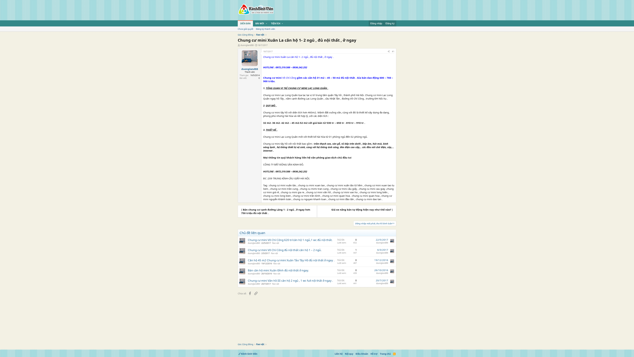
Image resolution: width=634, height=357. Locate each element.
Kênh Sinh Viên (249, 353)
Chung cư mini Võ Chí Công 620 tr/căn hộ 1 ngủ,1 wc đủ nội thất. (290, 240)
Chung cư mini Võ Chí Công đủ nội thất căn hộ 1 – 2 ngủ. (285, 250)
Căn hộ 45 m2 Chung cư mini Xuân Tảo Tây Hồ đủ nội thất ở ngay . (291, 260)
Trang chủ (385, 353)
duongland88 (247, 45)
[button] (266, 23)
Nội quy (349, 353)
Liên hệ (339, 353)
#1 (393, 51)
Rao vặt (275, 243)
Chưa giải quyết (245, 28)
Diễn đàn (245, 23)
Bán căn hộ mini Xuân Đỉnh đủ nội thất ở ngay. (278, 270)
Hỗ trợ (373, 353)
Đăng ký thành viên (265, 28)
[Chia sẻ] (389, 52)
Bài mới (259, 23)
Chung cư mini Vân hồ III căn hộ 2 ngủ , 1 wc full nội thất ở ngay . (290, 280)
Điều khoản (362, 353)
